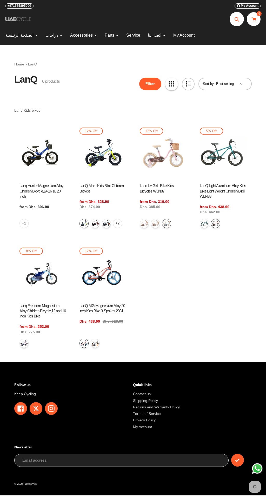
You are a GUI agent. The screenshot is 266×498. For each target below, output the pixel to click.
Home (19, 64)
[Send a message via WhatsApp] (257, 468)
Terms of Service (147, 414)
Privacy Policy (144, 420)
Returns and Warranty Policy (156, 407)
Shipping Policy (145, 401)
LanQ (32, 64)
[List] (188, 84)
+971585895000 (19, 6)
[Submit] (237, 460)
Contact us (142, 394)
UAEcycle (31, 483)
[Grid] (171, 84)
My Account (142, 427)
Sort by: (209, 84)
